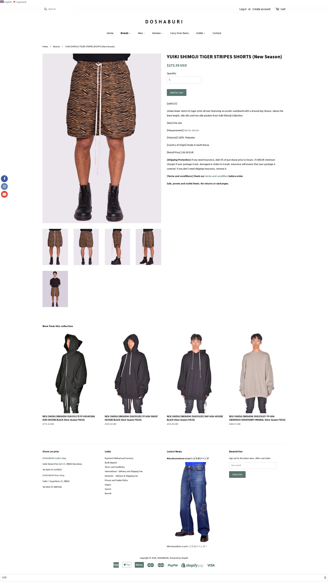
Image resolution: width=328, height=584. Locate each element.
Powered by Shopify (179, 558)
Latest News (174, 451)
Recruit (108, 493)
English (8, 2)
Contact (217, 33)
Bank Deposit (111, 463)
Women (156, 33)
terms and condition (216, 176)
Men (140, 33)
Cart (283, 9)
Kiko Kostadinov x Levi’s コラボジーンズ (188, 458)
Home (110, 33)
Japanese (21, 2)
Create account (261, 9)
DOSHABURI (163, 558)
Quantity (171, 73)
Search (108, 489)
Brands (125, 33)
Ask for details (191, 130)
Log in (243, 9)
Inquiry (108, 485)
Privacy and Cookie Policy (116, 480)
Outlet (200, 33)
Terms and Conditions (115, 467)
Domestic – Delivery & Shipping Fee (121, 476)
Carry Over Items (179, 33)
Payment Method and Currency (119, 458)
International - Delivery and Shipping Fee (124, 471)
